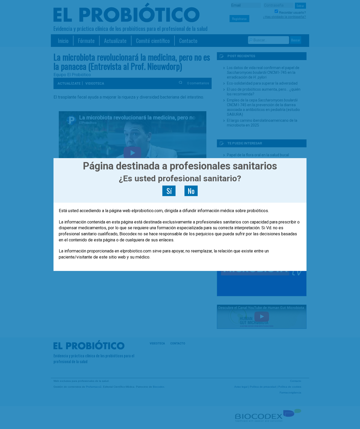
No (191, 191)
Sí (169, 191)
